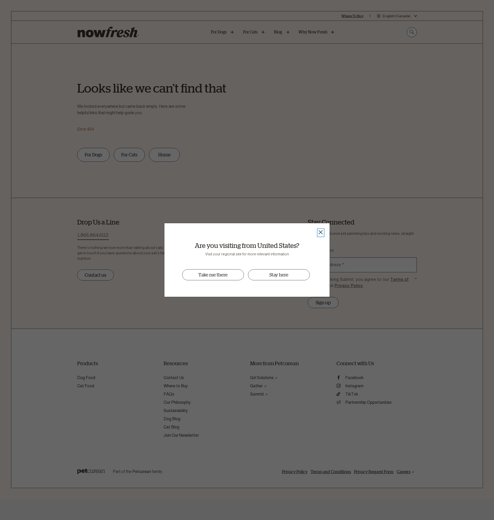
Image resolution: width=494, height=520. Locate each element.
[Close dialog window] (320, 232)
